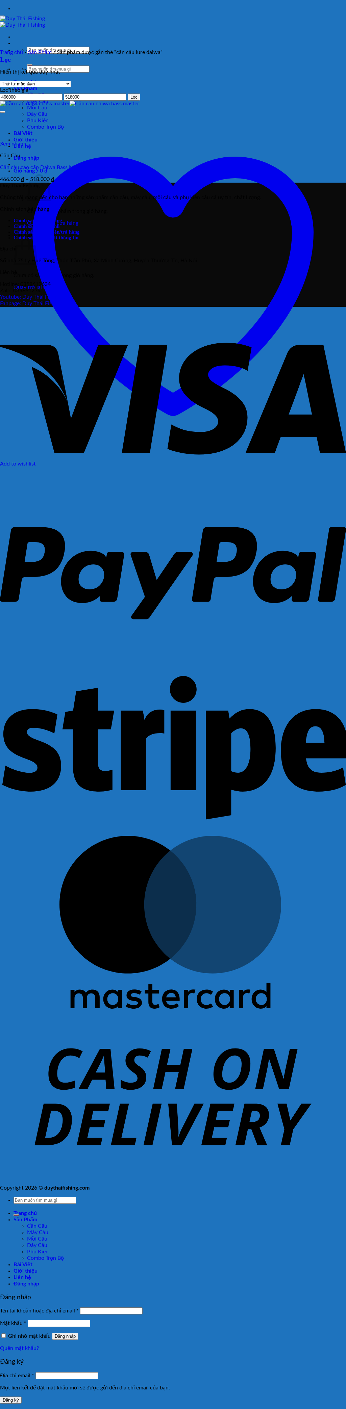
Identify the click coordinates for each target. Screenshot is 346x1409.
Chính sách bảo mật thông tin (46, 237)
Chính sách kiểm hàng (38, 220)
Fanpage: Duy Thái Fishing (31, 303)
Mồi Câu (37, 107)
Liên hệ (22, 1277)
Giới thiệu (26, 1271)
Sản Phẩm (40, 52)
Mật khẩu (13, 1323)
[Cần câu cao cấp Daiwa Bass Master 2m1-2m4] (69, 103)
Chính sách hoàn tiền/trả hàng (47, 232)
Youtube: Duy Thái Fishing (31, 297)
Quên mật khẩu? (19, 1348)
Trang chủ (11, 52)
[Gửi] (29, 65)
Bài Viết (23, 1264)
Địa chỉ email (17, 1375)
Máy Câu (37, 1232)
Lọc (134, 97)
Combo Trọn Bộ (45, 1258)
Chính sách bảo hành (36, 226)
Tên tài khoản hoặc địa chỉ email (39, 1310)
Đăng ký (11, 1400)
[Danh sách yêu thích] (2, 112)
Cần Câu (37, 1226)
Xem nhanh (13, 144)
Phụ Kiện (38, 1251)
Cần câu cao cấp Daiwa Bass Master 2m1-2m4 (55, 167)
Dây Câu (37, 1245)
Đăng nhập (65, 1336)
